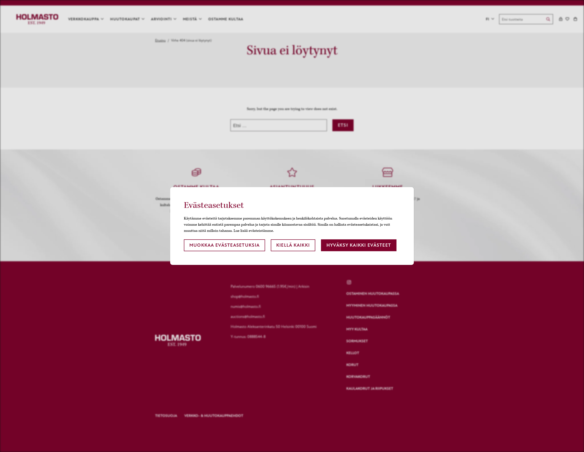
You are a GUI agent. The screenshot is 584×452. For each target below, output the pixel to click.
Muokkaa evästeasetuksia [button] (224, 245)
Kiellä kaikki (293, 245)
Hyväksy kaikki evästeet (358, 245)
